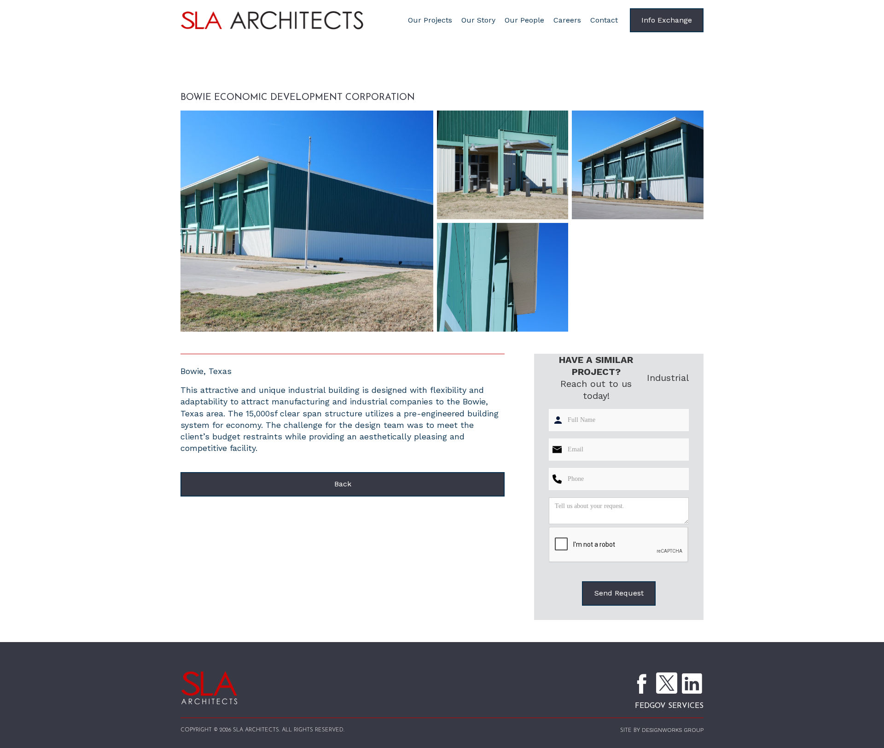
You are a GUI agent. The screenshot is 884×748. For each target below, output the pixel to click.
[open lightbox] (306, 221)
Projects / (239, 79)
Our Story (478, 20)
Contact (604, 20)
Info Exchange (666, 20)
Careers (567, 20)
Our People (524, 20)
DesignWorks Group (673, 730)
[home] (288, 20)
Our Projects (430, 20)
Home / (197, 79)
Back (342, 483)
